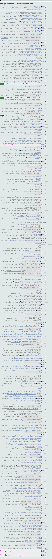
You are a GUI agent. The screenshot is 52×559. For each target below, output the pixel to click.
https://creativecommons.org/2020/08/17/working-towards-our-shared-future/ (11, 203)
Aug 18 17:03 (43, 503)
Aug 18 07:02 (43, 129)
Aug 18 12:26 (43, 314)
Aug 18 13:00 (43, 400)
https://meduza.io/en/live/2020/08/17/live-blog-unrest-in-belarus (19, 314)
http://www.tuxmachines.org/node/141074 (21, 69)
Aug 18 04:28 (43, 94)
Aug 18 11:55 (43, 260)
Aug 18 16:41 (43, 481)
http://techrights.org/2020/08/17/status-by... (32, 119)
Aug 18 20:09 (43, 551)
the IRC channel (5, 4)
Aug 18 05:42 (43, 123)
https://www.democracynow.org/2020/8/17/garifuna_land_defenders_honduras (16, 240)
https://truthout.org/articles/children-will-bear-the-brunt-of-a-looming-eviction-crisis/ (10, 417)
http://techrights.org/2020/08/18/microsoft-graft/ (10, 126)
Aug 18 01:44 (43, 55)
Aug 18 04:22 (43, 87)
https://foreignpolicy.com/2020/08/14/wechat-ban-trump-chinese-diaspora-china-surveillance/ (13, 191)
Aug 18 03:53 (43, 77)
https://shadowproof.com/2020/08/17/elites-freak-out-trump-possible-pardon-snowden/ (14, 326)
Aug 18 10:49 (43, 217)
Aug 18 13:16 (43, 425)
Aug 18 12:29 (43, 322)
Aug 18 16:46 (43, 484)
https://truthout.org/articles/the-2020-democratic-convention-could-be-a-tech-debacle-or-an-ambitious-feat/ (24, 370)
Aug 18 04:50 (43, 104)
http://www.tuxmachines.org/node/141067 (27, 13)
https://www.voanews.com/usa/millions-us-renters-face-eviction (29, 479)
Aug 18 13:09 (43, 411)
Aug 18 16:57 (43, 500)
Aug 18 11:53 (43, 254)
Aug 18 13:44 (43, 453)
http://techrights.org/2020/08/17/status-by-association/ (14, 77)
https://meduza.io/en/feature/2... (32, 310)
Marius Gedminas (9, 558)
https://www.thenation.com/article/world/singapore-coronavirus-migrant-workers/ (11, 295)
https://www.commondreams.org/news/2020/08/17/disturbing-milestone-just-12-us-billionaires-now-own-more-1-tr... (23, 411)
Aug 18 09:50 (43, 183)
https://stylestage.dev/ (17, 150)
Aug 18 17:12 (43, 515)
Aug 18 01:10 (43, 24)
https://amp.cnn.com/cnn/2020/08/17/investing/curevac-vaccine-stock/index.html (11, 478)
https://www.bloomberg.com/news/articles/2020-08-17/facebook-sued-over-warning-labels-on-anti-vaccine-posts (13, 157)
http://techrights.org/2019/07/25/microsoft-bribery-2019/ (14, 274)
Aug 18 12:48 (43, 370)
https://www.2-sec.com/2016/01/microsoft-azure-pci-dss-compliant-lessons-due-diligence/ (14, 275)
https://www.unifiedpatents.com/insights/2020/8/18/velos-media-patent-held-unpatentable (14, 515)
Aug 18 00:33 (43, 7)
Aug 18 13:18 (43, 428)
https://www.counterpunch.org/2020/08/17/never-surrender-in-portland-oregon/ (11, 343)
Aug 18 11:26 (43, 222)
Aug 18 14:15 (43, 470)
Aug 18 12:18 (43, 293)
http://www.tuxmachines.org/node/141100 (14, 544)
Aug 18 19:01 (43, 550)
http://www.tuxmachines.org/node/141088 (27, 460)
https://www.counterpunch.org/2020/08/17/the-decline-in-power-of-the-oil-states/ (11, 345)
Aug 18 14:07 (43, 463)
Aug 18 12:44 (43, 356)
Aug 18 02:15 (43, 61)
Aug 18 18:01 (43, 540)
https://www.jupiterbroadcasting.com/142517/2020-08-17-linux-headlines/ (29, 16)
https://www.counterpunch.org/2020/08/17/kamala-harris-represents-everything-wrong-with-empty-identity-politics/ (23, 346)
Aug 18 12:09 (43, 277)
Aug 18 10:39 (43, 199)
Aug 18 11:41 (43, 234)
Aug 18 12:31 (43, 324)
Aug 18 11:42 (43, 237)
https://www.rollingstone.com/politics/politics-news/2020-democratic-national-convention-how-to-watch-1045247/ (13, 167)
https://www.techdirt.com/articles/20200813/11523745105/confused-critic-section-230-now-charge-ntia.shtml (13, 372)
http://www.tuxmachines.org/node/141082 (19, 258)
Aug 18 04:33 (43, 101)
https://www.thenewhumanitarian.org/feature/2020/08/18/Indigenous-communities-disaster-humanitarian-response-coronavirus (22, 488)
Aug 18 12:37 (43, 334)
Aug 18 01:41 (43, 52)
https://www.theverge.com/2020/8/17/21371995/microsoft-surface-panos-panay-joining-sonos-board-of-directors (23, 175)
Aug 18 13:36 (43, 447)
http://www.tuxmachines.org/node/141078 (35, 232)
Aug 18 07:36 (43, 140)
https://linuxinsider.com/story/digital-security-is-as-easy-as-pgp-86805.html (32, 43)
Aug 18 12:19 (43, 295)
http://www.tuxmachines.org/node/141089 (30, 473)
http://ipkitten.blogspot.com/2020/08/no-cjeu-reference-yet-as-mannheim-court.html (15, 495)
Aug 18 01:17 (43, 39)
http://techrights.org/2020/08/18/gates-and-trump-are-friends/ (10, 129)
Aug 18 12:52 (43, 381)
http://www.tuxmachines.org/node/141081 (32, 255)
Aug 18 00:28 (43, 6)
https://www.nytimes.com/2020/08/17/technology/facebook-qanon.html (32, 267)
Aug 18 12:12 (43, 282)
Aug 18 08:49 (43, 146)
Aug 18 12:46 (43, 362)
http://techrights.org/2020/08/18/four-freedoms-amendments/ (12, 438)
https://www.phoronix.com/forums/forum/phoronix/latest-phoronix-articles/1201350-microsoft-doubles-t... (24, 506)
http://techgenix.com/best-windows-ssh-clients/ (15, 33)
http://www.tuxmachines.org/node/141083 (35, 261)
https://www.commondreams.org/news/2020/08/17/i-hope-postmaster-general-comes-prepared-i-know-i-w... (25, 430)
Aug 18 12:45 (43, 360)
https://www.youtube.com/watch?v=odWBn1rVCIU (32, 34)
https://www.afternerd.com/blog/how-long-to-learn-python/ (31, 55)
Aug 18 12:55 (43, 387)
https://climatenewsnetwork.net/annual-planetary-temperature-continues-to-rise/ (11, 301)
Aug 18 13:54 (43, 459)
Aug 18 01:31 (43, 48)
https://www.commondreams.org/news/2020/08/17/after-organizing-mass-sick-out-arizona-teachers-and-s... (24, 368)
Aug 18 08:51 (43, 148)
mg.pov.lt (13, 558)
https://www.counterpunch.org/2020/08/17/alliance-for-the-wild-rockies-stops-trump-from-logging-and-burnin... (23, 398)
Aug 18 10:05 (43, 195)
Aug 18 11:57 (43, 263)
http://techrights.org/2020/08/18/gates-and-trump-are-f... (30, 146)
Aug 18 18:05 (43, 544)
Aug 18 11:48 (43, 240)
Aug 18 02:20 (43, 68)
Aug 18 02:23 (43, 71)
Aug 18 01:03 (43, 16)
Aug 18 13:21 (43, 434)
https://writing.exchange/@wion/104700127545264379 (14, 284)
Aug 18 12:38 (43, 336)
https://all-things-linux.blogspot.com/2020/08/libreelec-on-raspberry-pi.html (29, 28)
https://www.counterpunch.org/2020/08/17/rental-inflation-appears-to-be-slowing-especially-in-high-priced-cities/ (13, 400)
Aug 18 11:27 (43, 225)
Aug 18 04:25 (43, 92)
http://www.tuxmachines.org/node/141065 (14, 18)
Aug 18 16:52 (43, 495)
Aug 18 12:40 (43, 343)
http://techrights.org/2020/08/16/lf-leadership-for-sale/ (15, 89)
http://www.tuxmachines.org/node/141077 (30, 225)
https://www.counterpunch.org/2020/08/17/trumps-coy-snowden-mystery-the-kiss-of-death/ (15, 322)
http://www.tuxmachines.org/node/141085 (24, 451)
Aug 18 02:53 (43, 72)
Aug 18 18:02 (43, 541)
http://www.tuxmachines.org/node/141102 (30, 548)
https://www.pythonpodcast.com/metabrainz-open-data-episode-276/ (12, 512)
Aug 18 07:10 (43, 131)
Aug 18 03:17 (43, 74)
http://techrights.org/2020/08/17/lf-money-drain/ (35, 75)
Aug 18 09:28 (43, 175)
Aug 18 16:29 (43, 475)
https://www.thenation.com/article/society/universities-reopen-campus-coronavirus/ (11, 265)
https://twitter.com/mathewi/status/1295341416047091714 (8, 214)
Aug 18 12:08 (43, 275)
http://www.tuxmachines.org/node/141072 (31, 49)
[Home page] (3, 1)
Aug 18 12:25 (43, 308)
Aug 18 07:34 (43, 136)
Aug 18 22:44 (43, 554)
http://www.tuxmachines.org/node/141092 (14, 503)
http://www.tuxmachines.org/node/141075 (22, 132)
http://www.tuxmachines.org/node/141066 (26, 25)
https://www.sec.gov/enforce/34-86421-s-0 (35, 273)
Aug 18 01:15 (43, 36)
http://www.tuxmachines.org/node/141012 (14, 24)
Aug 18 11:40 (43, 231)
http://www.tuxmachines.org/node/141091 (30, 498)
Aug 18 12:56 (43, 394)
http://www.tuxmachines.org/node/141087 (30, 457)
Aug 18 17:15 (43, 517)
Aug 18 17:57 (43, 538)
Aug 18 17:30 (43, 528)
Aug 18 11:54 (43, 257)
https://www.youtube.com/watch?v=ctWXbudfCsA (33, 501)
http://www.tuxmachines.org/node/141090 (19, 482)
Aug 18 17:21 (43, 522)
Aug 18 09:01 (43, 163)
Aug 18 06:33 (43, 126)
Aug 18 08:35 (43, 145)
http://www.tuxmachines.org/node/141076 (27, 229)
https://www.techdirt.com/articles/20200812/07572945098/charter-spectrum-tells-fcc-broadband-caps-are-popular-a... (23, 312)
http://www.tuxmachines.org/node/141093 (32, 545)
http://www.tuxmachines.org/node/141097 (15, 525)
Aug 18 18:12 (43, 548)
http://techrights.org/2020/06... (33, 85)
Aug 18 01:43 (43, 54)
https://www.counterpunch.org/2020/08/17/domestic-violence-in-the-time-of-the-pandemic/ (13, 360)
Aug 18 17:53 (43, 533)
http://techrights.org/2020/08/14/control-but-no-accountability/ (14, 269)
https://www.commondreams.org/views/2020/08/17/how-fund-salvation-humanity (11, 444)
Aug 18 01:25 (43, 46)
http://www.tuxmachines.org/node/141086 (30, 454)
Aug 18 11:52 (43, 252)
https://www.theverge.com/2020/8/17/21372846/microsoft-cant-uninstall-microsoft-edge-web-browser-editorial (15, 161)
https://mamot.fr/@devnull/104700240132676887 (14, 288)
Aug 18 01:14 (43, 33)
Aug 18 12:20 (43, 296)
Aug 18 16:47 (43, 488)
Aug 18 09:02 (43, 167)
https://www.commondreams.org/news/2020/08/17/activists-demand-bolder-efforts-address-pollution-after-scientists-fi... (22, 436)
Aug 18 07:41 (43, 141)
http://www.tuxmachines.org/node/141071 (35, 46)
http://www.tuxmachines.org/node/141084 (30, 447)
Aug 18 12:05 (43, 272)
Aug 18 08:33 (43, 144)
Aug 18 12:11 (43, 281)
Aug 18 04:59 (43, 119)
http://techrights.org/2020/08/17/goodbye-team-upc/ (30, 72)
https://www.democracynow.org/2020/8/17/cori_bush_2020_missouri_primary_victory (16, 242)
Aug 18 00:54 (43, 10)
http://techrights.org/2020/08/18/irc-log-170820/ (31, 218)
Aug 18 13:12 (43, 418)
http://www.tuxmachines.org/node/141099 (27, 529)
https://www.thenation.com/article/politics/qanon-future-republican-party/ (12, 266)
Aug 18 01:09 (43, 19)
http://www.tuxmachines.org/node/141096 (30, 541)
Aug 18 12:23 (43, 304)
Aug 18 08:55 (43, 157)
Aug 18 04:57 (43, 115)
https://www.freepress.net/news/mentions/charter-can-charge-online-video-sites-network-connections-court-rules (13, 193)
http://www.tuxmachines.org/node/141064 (27, 19)
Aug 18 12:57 (43, 396)
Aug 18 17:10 (43, 513)
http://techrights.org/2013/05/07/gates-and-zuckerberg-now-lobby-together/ (12, 271)
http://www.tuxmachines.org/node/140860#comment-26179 (31, 22)
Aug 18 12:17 (43, 289)
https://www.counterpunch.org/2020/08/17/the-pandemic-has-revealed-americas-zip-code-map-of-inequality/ (13, 334)
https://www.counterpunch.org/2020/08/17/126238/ (30, 250)
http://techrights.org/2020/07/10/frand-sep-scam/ (31, 495)
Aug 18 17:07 (43, 508)
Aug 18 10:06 (43, 197)
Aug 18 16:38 (43, 478)
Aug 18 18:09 (43, 547)
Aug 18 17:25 (43, 525)
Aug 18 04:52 (43, 108)
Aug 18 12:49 (43, 372)
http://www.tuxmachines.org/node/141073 (30, 58)
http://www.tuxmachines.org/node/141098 (22, 542)
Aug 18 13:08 (43, 409)
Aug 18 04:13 (43, 80)
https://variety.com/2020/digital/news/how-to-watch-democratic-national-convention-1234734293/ (13, 163)
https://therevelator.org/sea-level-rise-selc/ (15, 342)
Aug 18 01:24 (43, 45)
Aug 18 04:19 (43, 85)
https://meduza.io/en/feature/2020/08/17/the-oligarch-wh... (29, 308)
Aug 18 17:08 (43, 510)
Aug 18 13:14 (43, 421)
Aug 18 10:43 (43, 204)
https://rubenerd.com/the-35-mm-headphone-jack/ (34, 195)
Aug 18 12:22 (43, 301)
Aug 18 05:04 (43, 121)
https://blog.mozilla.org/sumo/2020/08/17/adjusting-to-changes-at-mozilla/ (29, 526)
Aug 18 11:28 (43, 228)
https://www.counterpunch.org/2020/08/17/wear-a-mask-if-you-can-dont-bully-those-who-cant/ (12, 362)
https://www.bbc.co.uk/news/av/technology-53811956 (18, 279)
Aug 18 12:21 (43, 298)
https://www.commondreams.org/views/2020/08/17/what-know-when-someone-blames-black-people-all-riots (13, 379)
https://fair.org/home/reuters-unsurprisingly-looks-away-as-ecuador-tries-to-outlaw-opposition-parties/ (12, 197)
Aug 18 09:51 (43, 189)
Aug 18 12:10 (43, 279)
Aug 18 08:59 (43, 161)
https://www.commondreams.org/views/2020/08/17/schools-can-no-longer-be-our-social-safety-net (13, 366)
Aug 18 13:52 (43, 456)
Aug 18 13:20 (43, 432)
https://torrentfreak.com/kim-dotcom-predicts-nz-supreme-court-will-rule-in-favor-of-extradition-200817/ (24, 204)
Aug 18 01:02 (43, 13)
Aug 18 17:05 (43, 506)
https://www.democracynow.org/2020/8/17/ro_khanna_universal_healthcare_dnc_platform (26, 358)
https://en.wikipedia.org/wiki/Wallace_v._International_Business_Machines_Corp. (11, 114)
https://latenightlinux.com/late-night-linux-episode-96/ (14, 21)
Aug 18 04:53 (43, 110)
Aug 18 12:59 (43, 398)
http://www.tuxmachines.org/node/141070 (19, 40)
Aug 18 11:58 (43, 266)
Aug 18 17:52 (43, 531)
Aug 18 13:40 (43, 450)
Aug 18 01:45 (43, 57)
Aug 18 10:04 (43, 191)
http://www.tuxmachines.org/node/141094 (29, 518)
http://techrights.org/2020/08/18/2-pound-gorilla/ (27, 124)
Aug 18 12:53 (43, 385)
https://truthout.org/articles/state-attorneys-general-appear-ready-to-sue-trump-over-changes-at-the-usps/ (13, 289)
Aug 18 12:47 (43, 364)
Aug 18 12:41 (43, 346)
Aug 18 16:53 (43, 497)
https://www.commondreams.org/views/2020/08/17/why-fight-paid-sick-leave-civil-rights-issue (13, 432)
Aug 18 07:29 (43, 134)
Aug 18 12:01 (43, 269)
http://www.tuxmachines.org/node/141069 (30, 8)
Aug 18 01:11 (43, 30)
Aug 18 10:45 (43, 212)
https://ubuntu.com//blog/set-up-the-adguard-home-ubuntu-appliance (32, 468)
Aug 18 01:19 (43, 42)
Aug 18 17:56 (43, 536)
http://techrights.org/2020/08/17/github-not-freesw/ (15, 123)
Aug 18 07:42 (43, 143)
